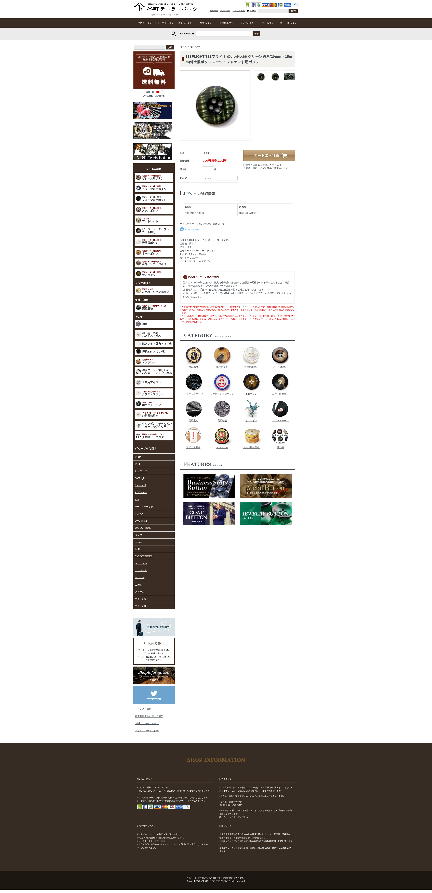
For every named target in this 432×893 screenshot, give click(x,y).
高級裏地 (193, 420)
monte (138, 542)
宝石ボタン (268, 23)
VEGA (138, 457)
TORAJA (139, 513)
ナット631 (140, 605)
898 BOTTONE (143, 527)
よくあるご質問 (143, 709)
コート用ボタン (288, 23)
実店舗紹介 (225, 10)
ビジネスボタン (143, 23)
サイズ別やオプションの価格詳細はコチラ (202, 223)
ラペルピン (251, 420)
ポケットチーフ (280, 420)
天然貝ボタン (226, 23)
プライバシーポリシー (147, 730)
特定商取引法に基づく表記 (149, 716)
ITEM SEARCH (186, 33)
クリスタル (141, 563)
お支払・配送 (239, 10)
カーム (138, 584)
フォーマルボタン (164, 23)
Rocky (138, 464)
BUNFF (139, 549)
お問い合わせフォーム (147, 723)
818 (137, 499)
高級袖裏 (222, 420)
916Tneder (141, 492)
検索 (256, 33)
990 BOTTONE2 (144, 556)
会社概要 (214, 10)
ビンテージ (141, 471)
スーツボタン (280, 367)
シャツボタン (247, 23)
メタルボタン (185, 23)
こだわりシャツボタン (222, 393)
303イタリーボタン (145, 506)
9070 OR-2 (141, 520)
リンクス (139, 577)
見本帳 (280, 447)
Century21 (140, 485)
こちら (245, 307)
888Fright (140, 478)
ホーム (184, 47)
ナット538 (140, 598)
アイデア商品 (193, 447)
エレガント (141, 570)
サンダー (139, 535)
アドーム (139, 591)
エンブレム (222, 447)
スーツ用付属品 (251, 447)
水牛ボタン (206, 23)
